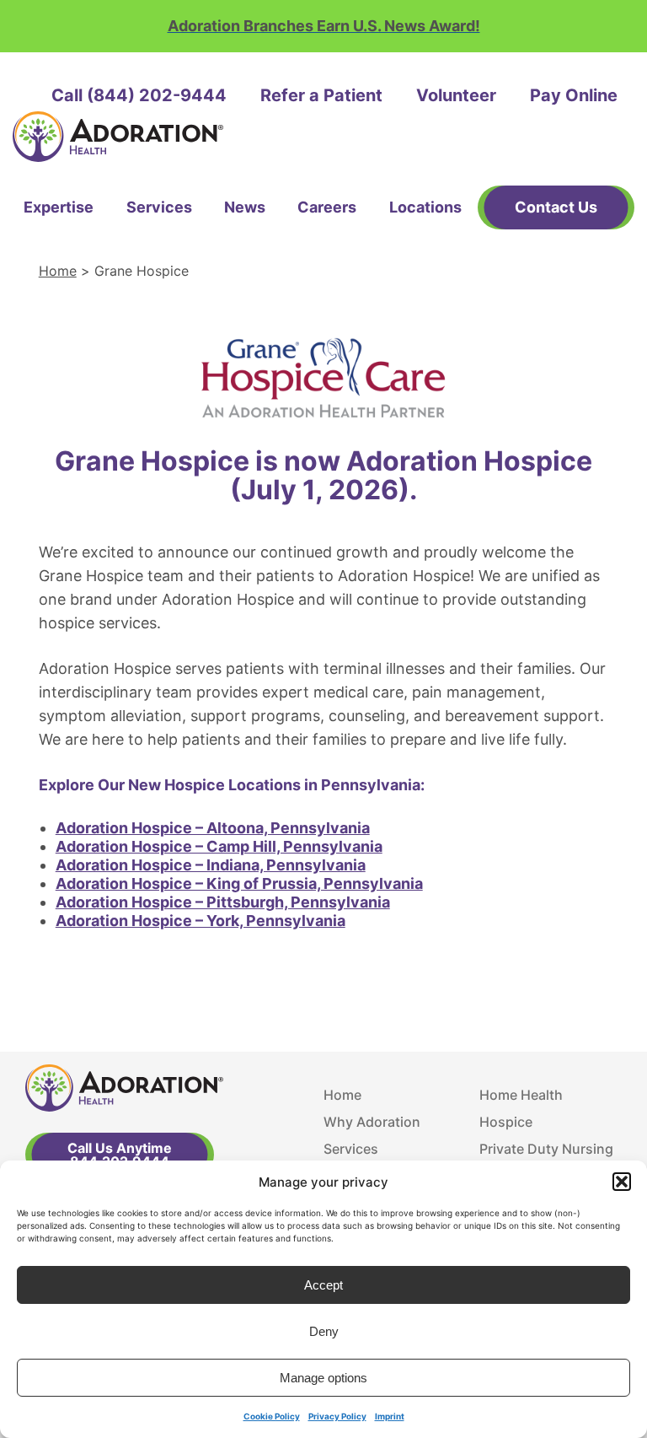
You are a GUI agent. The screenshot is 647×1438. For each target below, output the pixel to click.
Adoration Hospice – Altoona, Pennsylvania (213, 828)
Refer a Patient (321, 95)
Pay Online (574, 95)
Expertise (59, 207)
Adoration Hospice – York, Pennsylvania (200, 920)
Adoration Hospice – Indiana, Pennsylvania (211, 865)
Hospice (505, 1121)
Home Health (521, 1094)
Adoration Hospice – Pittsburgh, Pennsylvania (223, 902)
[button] (621, 1181)
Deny (324, 1331)
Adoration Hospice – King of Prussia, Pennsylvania (239, 883)
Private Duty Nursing (546, 1148)
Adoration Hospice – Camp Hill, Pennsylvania (219, 846)
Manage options (323, 1378)
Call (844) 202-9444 (139, 95)
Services (159, 207)
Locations (425, 207)
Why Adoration (372, 1121)
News (244, 207)
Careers (326, 207)
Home (58, 270)
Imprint (389, 1416)
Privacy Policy (337, 1416)
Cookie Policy (271, 1416)
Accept (323, 1285)
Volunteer (456, 95)
